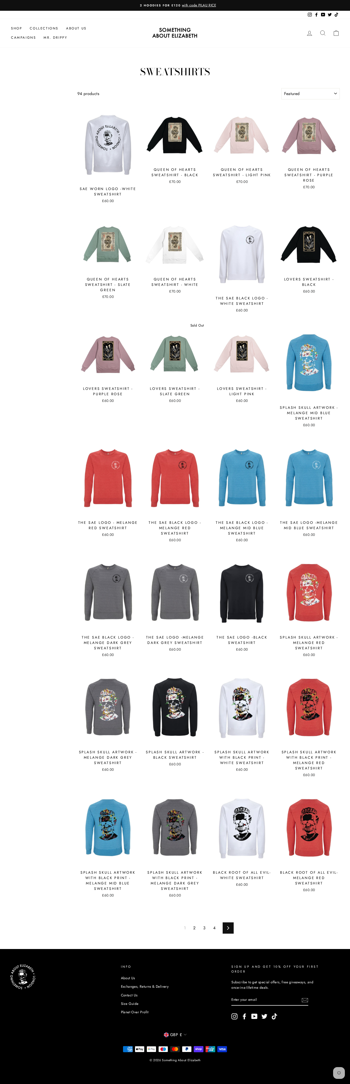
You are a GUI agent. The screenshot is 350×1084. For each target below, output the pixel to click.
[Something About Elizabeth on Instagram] (234, 1016)
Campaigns (23, 37)
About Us (76, 28)
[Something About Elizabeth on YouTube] (254, 1016)
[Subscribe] (305, 1000)
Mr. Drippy (55, 37)
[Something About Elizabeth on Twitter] (264, 1016)
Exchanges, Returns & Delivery (145, 986)
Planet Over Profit (135, 1012)
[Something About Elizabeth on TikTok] (274, 1016)
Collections (44, 28)
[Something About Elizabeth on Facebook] (244, 1016)
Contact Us (129, 995)
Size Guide (130, 1003)
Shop (16, 28)
